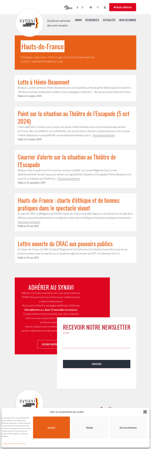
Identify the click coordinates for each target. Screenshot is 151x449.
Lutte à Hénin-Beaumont (43, 81)
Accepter (51, 427)
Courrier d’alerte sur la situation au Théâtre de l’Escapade (67, 160)
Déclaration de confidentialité (14, 443)
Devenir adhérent (51, 344)
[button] (145, 411)
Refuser (89, 427)
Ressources (92, 20)
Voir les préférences (128, 427)
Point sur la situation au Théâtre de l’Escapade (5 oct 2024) (73, 117)
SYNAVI (78, 20)
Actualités (109, 20)
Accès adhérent (124, 7)
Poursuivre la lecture (104, 135)
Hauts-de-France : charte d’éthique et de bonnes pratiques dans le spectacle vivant (68, 204)
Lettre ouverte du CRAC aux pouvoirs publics (65, 243)
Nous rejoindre (127, 20)
